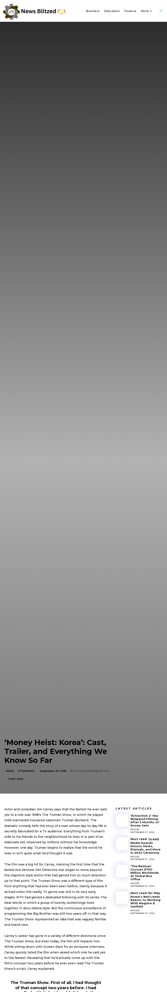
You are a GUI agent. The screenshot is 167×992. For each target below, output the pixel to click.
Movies (134, 829)
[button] (161, 11)
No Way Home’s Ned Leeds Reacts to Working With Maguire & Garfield (145, 899)
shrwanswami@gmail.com (92, 770)
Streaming (26, 771)
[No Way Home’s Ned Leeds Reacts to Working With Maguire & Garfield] (122, 897)
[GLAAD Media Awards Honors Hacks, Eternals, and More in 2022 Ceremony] (122, 843)
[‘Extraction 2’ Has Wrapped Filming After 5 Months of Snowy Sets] (122, 820)
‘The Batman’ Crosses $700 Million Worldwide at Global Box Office (144, 872)
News (10, 771)
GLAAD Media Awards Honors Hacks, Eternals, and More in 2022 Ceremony (145, 845)
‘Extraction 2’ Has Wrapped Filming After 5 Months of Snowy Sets (144, 820)
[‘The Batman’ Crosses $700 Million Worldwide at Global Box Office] (122, 871)
